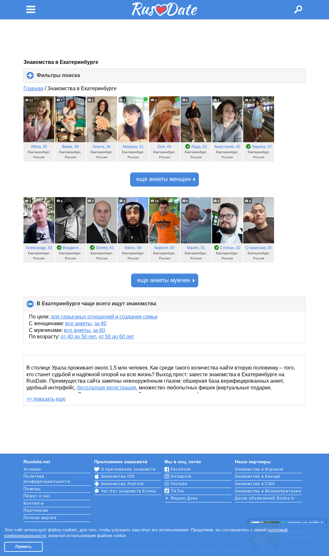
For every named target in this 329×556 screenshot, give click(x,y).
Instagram (181, 476)
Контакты (33, 503)
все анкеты (78, 323)
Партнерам (35, 510)
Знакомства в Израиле (259, 469)
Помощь (32, 489)
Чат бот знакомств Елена (128, 491)
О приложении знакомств (128, 469)
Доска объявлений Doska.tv (265, 498)
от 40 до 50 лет (78, 336)
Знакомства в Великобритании (268, 491)
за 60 (99, 330)
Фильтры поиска (69, 78)
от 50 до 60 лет (116, 336)
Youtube (179, 484)
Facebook (181, 469)
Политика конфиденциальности (46, 479)
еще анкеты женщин (163, 179)
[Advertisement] (164, 39)
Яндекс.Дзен (184, 498)
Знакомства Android (122, 484)
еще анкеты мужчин (163, 280)
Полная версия (40, 518)
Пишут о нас (36, 496)
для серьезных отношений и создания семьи (104, 316)
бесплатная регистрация (106, 387)
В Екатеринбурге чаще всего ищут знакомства (107, 306)
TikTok (177, 491)
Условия (32, 469)
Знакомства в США (255, 484)
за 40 (100, 323)
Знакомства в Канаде (258, 476)
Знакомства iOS (118, 476)
